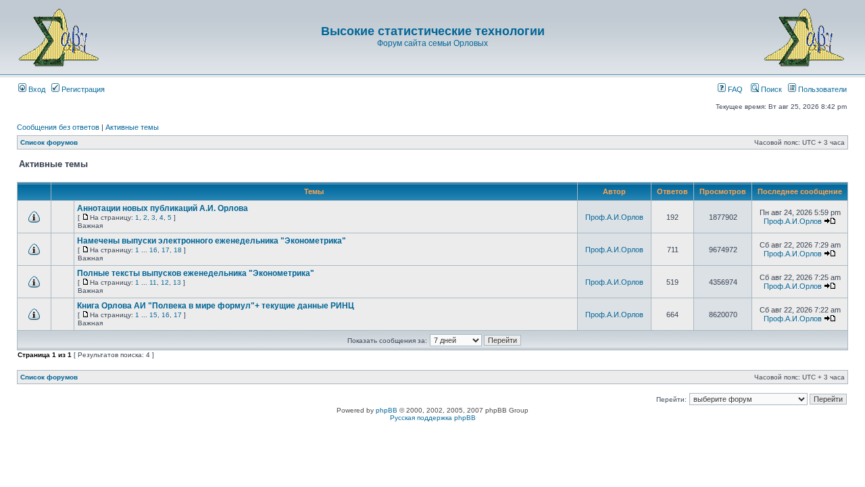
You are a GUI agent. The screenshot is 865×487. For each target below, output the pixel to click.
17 (166, 250)
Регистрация (82, 89)
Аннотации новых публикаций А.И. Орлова (162, 208)
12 (165, 282)
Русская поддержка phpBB (433, 417)
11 (153, 282)
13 (177, 282)
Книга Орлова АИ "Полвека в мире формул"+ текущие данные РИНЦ (215, 305)
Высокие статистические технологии (433, 31)
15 (153, 315)
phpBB (386, 410)
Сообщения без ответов (58, 127)
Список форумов (49, 142)
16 (153, 250)
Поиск (770, 89)
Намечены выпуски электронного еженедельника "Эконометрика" (211, 241)
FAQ (734, 89)
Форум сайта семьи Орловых (432, 43)
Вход (35, 89)
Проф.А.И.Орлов (614, 217)
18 (178, 250)
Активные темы (132, 127)
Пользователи (821, 89)
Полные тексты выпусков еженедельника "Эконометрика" (195, 273)
